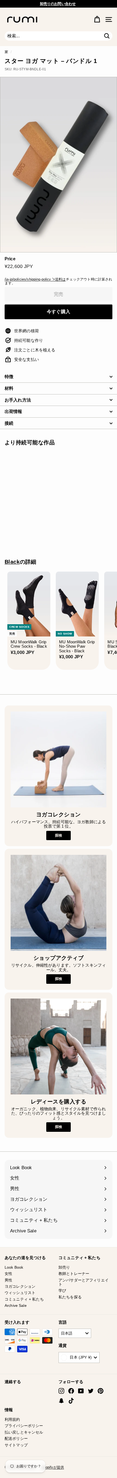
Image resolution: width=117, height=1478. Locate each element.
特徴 (9, 376)
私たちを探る (70, 1297)
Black (12, 562)
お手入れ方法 (18, 400)
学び (62, 1290)
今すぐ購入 (58, 311)
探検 (58, 835)
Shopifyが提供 (52, 1467)
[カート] (97, 19)
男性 (8, 1280)
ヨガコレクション (20, 1286)
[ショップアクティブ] (58, 903)
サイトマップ (16, 1445)
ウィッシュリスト (20, 1292)
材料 (9, 388)
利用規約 (12, 1419)
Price (10, 259)
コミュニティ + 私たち (24, 1299)
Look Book (14, 1267)
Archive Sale (16, 1305)
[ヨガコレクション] (58, 759)
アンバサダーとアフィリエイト (84, 1282)
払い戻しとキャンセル (24, 1432)
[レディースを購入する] (58, 1046)
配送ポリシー (16, 1438)
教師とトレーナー (74, 1273)
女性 (8, 1273)
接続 (9, 423)
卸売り (64, 1267)
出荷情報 (13, 411)
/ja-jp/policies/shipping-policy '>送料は (35, 279)
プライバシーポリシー (24, 1425)
